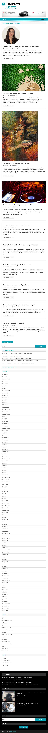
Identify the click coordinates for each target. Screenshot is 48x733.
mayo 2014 (5, 561)
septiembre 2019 (6, 451)
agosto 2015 (5, 540)
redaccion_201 (16, 48)
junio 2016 (5, 517)
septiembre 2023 (6, 397)
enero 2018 (5, 472)
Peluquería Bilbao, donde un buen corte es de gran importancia (21, 245)
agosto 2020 (5, 442)
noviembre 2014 (6, 549)
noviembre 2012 (6, 603)
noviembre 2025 (6, 379)
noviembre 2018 (6, 458)
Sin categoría (5, 648)
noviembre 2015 (6, 533)
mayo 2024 (5, 395)
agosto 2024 (5, 393)
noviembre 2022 (6, 409)
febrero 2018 (5, 470)
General (4, 625)
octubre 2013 (6, 578)
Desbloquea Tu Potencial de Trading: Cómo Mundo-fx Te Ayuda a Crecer (17, 358)
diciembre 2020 (6, 437)
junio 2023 (5, 402)
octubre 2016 (6, 507)
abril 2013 (5, 592)
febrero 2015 (5, 545)
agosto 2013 (5, 582)
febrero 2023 (5, 404)
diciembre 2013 (6, 573)
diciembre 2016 (6, 503)
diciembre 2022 (6, 407)
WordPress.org (6, 665)
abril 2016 (5, 521)
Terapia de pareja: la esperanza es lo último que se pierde (19, 305)
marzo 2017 (5, 496)
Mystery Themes (13, 731)
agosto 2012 (5, 610)
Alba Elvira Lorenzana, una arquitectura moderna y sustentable (21, 46)
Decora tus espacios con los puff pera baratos (16, 285)
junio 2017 (5, 489)
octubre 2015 (6, 535)
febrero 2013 (5, 596)
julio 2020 (5, 444)
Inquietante (11, 7)
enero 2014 (5, 571)
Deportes (5, 622)
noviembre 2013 (6, 575)
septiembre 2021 (6, 428)
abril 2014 (5, 564)
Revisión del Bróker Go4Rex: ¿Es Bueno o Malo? (12, 356)
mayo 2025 (5, 388)
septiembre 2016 (6, 510)
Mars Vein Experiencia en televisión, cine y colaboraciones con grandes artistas (18, 363)
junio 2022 (5, 418)
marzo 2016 (5, 524)
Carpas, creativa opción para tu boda (13, 323)
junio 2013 (5, 587)
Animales (5, 618)
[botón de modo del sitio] (42, 19)
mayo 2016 (5, 519)
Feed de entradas (6, 660)
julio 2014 (5, 557)
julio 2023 (5, 400)
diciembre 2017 (6, 475)
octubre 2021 (6, 425)
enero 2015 (5, 547)
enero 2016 (5, 528)
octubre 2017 (6, 479)
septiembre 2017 (6, 482)
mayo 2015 (5, 542)
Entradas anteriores (8, 342)
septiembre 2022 (6, 414)
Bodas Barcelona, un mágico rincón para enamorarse (18, 265)
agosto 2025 (5, 383)
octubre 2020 (6, 439)
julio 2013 (5, 585)
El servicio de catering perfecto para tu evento (16, 225)
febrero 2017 (5, 498)
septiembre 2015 (6, 538)
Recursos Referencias (7, 643)
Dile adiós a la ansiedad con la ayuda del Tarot (16, 163)
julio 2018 (5, 463)
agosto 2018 (5, 461)
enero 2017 (5, 500)
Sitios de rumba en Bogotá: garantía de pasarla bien (18, 205)
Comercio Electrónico (7, 620)
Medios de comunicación (8, 634)
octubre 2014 (6, 552)
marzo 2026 (5, 374)
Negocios (5, 639)
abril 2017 (5, 493)
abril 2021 (5, 435)
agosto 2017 (5, 484)
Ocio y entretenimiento (7, 641)
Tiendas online (6, 650)
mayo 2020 (5, 446)
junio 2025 (5, 386)
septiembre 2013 (6, 580)
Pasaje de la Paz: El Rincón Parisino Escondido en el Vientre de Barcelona (17, 353)
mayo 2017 (5, 491)
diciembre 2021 (6, 423)
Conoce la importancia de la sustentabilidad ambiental (18, 93)
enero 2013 (5, 599)
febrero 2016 (5, 526)
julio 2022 (5, 416)
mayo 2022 (5, 421)
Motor (4, 636)
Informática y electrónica (8, 629)
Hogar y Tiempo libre (7, 627)
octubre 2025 (6, 381)
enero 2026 (5, 376)
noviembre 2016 (6, 505)
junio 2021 (5, 432)
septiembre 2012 (6, 608)
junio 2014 (5, 559)
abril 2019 (5, 456)
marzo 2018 (5, 468)
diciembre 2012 (6, 601)
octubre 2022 (6, 411)
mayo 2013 (5, 589)
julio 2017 (5, 486)
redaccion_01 (16, 207)
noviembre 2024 (6, 390)
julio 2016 (5, 514)
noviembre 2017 (6, 477)
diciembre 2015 (6, 531)
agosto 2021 (5, 430)
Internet (4, 632)
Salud (4, 646)
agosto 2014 (5, 554)
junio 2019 (5, 453)
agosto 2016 (5, 512)
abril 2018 (5, 465)
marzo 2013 (5, 594)
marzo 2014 (5, 566)
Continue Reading (9, 58)
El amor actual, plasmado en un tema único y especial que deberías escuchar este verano (20, 360)
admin (26, 695)
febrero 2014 (5, 568)
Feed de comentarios (7, 662)
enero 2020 (5, 449)
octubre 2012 (6, 606)
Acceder (5, 658)
